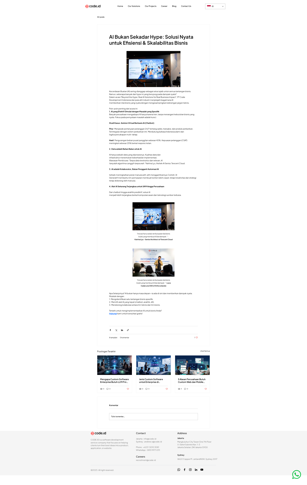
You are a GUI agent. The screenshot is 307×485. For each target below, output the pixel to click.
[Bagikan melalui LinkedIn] (122, 330)
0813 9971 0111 (153, 450)
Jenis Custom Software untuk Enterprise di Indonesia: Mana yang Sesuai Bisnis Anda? (151, 380)
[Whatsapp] (178, 469)
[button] (133, 6)
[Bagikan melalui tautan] (128, 330)
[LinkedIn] (196, 469)
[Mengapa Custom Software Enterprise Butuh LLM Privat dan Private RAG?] (114, 365)
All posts (100, 17)
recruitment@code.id (146, 460)
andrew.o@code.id (153, 441)
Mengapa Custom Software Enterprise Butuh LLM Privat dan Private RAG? (114, 380)
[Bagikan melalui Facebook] (110, 330)
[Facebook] (184, 469)
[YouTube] (202, 469)
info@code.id (150, 438)
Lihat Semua (205, 351)
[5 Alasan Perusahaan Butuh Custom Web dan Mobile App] (192, 365)
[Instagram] (190, 469)
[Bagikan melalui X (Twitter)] (116, 330)
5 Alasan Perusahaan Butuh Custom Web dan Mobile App (192, 380)
